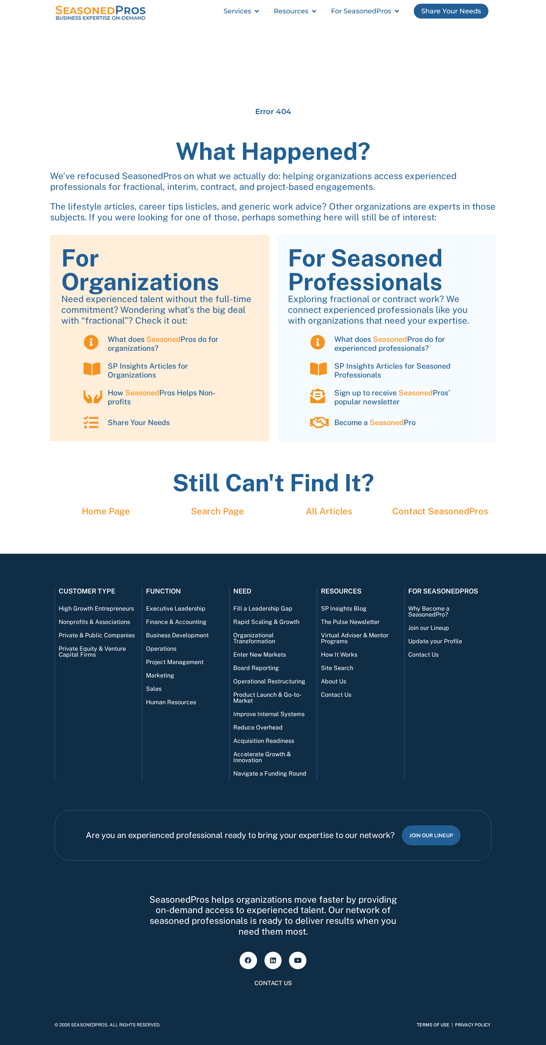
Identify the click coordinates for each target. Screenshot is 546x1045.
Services (237, 11)
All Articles (329, 511)
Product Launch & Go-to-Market (267, 697)
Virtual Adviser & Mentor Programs (355, 638)
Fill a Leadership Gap (262, 608)
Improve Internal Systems (269, 714)
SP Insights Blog (344, 608)
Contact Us (336, 694)
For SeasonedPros (361, 11)
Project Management (175, 662)
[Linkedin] (273, 960)
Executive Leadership (175, 608)
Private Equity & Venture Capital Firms (92, 651)
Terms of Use (433, 1025)
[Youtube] (297, 960)
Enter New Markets (259, 654)
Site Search (337, 668)
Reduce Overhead (258, 727)
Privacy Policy (472, 1025)
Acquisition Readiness (263, 740)
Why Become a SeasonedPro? (428, 611)
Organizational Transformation (254, 638)
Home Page (106, 511)
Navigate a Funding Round (269, 773)
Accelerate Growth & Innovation (262, 757)
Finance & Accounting (176, 621)
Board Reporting (256, 668)
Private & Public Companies (97, 635)
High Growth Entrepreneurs (96, 608)
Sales (154, 688)
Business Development (177, 635)
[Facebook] (248, 960)
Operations (161, 648)
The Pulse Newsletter (350, 621)
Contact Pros (440, 511)
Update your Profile (435, 641)
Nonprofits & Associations (94, 621)
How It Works (339, 654)
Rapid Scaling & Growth (266, 621)
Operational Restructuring (269, 681)
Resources (291, 11)
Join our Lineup (428, 627)
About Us (333, 681)
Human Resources (171, 702)
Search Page (217, 511)
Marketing (160, 675)
